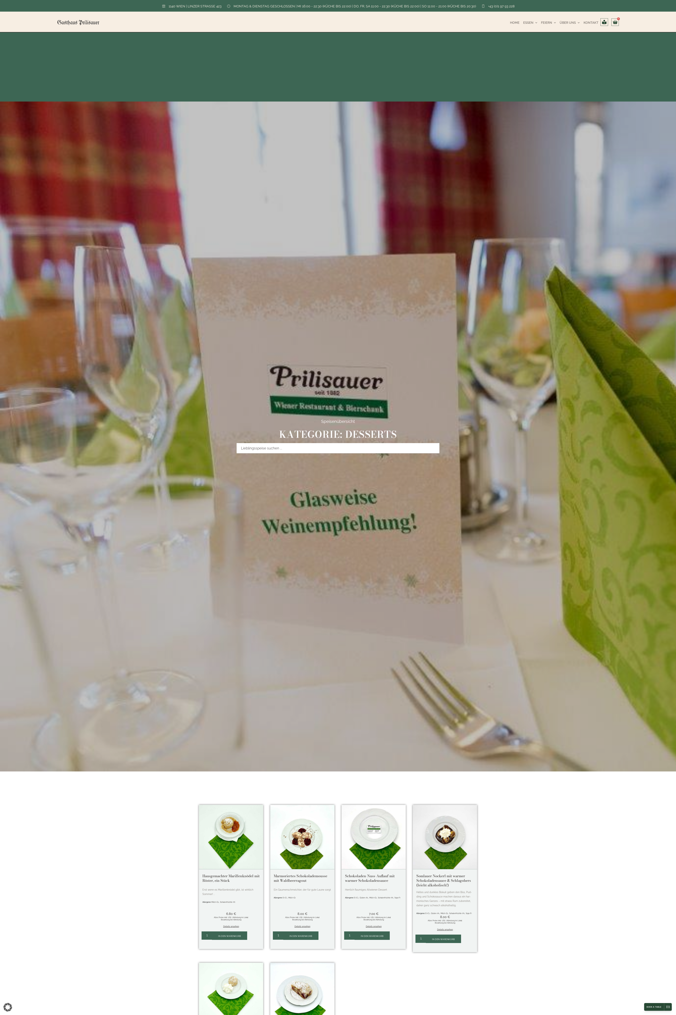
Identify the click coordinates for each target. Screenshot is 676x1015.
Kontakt (591, 22)
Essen (528, 22)
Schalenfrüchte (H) (227, 902)
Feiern (546, 22)
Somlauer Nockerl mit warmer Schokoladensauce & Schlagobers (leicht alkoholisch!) (443, 880)
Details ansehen (231, 926)
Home (514, 22)
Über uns (568, 22)
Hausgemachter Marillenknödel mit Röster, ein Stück (231, 878)
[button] (7, 1007)
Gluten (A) (364, 898)
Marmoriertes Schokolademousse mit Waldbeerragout (300, 878)
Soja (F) (397, 898)
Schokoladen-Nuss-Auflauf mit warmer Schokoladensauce (370, 878)
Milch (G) (215, 902)
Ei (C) (285, 898)
